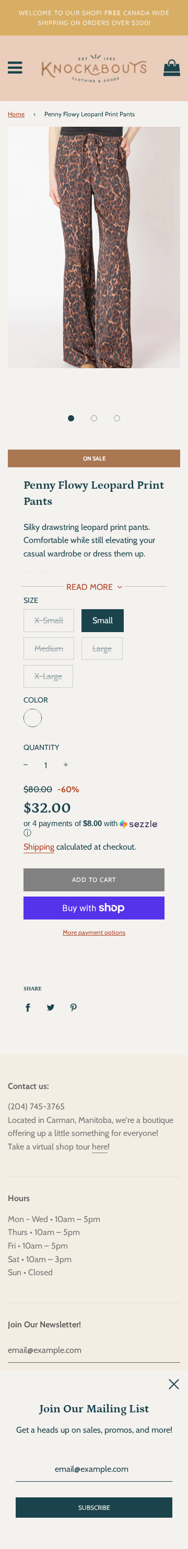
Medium (48, 649)
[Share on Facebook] (31, 1007)
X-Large (48, 676)
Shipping (39, 847)
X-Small (48, 620)
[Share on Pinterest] (73, 1007)
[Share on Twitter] (50, 1007)
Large (102, 649)
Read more (90, 587)
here (100, 1147)
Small (102, 620)
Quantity (41, 747)
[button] (71, 418)
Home (16, 114)
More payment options (94, 932)
